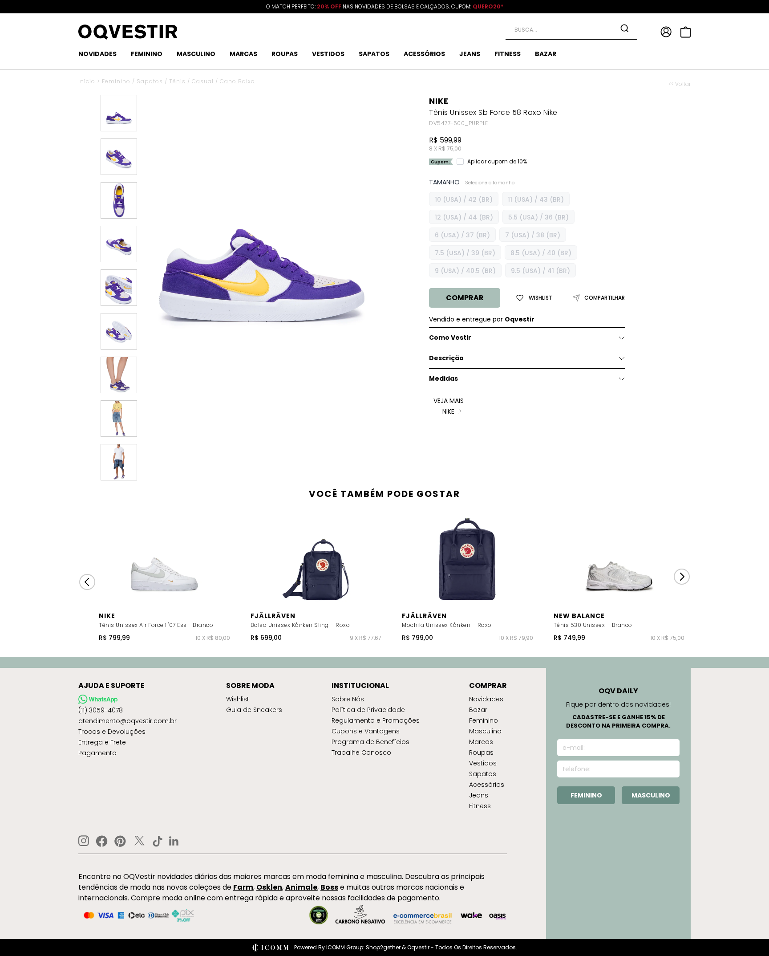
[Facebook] (102, 841)
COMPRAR (465, 298)
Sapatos (150, 81)
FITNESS (507, 53)
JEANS (469, 53)
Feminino (116, 81)
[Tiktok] (157, 841)
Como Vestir (450, 337)
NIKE (439, 100)
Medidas (443, 378)
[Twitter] (139, 841)
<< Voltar (679, 84)
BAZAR (545, 53)
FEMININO (146, 53)
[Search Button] (624, 28)
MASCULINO (196, 53)
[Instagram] (83, 840)
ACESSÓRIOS (424, 53)
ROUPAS (284, 53)
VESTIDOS (328, 53)
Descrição (446, 358)
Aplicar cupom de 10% (497, 161)
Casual (203, 81)
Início (86, 81)
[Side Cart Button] (685, 32)
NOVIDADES (97, 53)
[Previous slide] (87, 582)
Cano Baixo (237, 81)
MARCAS (243, 53)
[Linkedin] (174, 841)
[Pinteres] (120, 841)
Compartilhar (604, 297)
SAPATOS (374, 53)
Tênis (177, 81)
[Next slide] (682, 577)
